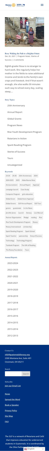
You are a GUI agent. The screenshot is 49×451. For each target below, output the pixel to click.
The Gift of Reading (28, 245)
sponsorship (23, 236)
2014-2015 (12, 322)
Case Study (25, 189)
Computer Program (13, 194)
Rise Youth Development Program (24, 131)
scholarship (27, 227)
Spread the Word (12, 399)
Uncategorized (14, 164)
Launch (21, 213)
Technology (10, 241)
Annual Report (14, 112)
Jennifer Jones (11, 213)
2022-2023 (12, 269)
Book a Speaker (12, 405)
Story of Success (36, 236)
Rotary (35, 222)
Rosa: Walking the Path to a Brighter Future (22, 53)
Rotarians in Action (17, 138)
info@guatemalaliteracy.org (17, 354)
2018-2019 (12, 296)
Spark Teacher (11, 236)
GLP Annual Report (25, 203)
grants (8, 208)
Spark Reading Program (19, 145)
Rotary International (13, 227)
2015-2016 (12, 315)
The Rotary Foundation (14, 250)
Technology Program (24, 241)
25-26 (14, 176)
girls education (27, 194)
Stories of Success (16, 151)
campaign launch (12, 189)
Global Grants (14, 118)
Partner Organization (13, 217)
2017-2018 (12, 302)
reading (34, 217)
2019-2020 (12, 289)
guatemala (17, 208)
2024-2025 (9, 180)
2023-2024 (12, 263)
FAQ (7, 421)
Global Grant (10, 199)
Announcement (11, 185)
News (7, 394)
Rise (40, 217)
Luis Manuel (38, 213)
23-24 (8, 176)
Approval (36, 185)
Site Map (9, 416)
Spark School (30, 231)
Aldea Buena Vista (28, 180)
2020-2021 (12, 282)
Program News (24, 56)
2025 (17, 180)
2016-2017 (12, 309)
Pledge (26, 217)
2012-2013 (12, 335)
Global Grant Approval (25, 199)
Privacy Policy (11, 410)
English (30, 449)
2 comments (19, 60)
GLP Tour (38, 203)
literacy (29, 213)
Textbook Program (12, 245)
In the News (27, 208)
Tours (10, 158)
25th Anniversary (16, 105)
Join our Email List (13, 385)
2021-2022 (12, 276)
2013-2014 (12, 329)
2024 (35, 176)
